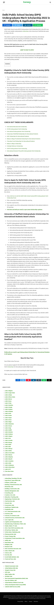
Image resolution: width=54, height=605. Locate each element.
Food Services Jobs (10, 501)
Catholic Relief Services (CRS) (12, 586)
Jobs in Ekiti (8, 444)
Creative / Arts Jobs (10, 495)
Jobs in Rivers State (10, 397)
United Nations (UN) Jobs (11, 568)
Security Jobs (8, 554)
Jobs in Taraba (8, 407)
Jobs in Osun (8, 419)
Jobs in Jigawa (8, 436)
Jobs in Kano (8, 401)
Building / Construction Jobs (12, 488)
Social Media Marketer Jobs (12, 557)
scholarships (25, 31)
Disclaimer (36, 601)
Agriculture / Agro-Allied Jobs (12, 480)
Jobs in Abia (8, 463)
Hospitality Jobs (9, 509)
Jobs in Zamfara (9, 405)
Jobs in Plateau (9, 411)
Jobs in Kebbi (8, 430)
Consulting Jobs (9, 493)
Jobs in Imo (8, 438)
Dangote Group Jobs (10, 570)
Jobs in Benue (8, 454)
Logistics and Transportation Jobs (13, 521)
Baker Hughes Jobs (10, 574)
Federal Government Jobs (11, 566)
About (26, 601)
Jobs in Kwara (8, 426)
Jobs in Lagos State (10, 392)
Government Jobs (9, 505)
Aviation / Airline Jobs (10, 482)
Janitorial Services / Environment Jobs (14, 517)
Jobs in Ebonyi (8, 448)
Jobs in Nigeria (9, 390)
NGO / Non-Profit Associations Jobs (14, 528)
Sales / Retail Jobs (9, 550)
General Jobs (8, 503)
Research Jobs (8, 546)
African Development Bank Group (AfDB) (15, 584)
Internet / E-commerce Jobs (12, 515)
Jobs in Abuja (8, 395)
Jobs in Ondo (8, 415)
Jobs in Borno (8, 399)
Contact (30, 601)
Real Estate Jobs (9, 542)
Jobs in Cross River (9, 452)
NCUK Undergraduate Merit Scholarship (17, 129)
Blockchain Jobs (9, 486)
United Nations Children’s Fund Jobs (14, 582)
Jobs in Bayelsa (9, 457)
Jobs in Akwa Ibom (9, 467)
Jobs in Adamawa (9, 465)
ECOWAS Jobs (8, 576)
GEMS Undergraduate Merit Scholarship (17, 148)
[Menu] (4, 2)
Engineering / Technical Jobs (12, 499)
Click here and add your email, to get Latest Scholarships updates (24, 209)
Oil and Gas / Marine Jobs (11, 530)
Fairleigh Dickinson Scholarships (15, 146)
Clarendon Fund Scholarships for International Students (21, 141)
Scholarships (10, 366)
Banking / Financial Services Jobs (13, 484)
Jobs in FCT (8, 469)
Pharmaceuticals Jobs (10, 534)
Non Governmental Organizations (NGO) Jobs (16, 578)
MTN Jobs (7, 572)
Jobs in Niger (8, 421)
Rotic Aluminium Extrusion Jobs (13, 548)
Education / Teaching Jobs (11, 497)
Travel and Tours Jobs (10, 559)
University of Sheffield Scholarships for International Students (22, 133)
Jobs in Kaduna (9, 434)
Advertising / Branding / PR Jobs (13, 478)
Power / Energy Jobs (10, 536)
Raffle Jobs (8, 540)
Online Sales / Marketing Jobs (12, 532)
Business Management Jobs (12, 490)
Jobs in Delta (8, 450)
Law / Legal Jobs (9, 519)
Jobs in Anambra (9, 461)
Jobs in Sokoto (8, 409)
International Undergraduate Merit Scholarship (18, 131)
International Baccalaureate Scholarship (17, 126)
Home (3, 10)
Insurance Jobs (9, 513)
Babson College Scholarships (14, 143)
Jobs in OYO (8, 413)
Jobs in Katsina (9, 432)
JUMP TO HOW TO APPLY (27, 50)
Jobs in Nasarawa (9, 423)
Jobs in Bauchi (8, 459)
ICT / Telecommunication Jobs (12, 511)
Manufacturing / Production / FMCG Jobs (15, 524)
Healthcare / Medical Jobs (11, 507)
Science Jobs (8, 552)
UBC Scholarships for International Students (18, 136)
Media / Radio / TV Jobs (11, 526)
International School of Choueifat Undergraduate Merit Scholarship (24, 151)
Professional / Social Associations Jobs (15, 538)
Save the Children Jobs (11, 580)
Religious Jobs (8, 544)
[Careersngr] (27, 2)
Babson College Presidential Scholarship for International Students (23, 138)
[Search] (50, 2)
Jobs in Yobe (8, 403)
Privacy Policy (20, 601)
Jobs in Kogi (8, 428)
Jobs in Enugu (8, 442)
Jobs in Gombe (8, 440)
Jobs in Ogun (8, 417)
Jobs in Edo (8, 446)
